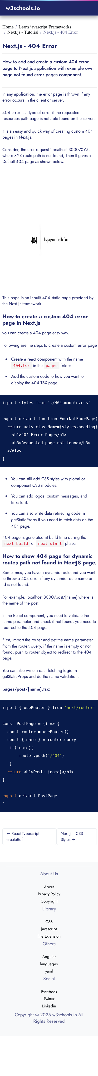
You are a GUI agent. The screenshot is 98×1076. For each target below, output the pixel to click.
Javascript (49, 929)
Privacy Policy (49, 894)
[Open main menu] (86, 8)
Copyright (49, 901)
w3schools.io (23, 8)
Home (8, 26)
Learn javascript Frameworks (45, 26)
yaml (49, 971)
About (49, 887)
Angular (49, 956)
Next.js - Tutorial (22, 32)
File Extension (49, 936)
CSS (49, 922)
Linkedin (49, 1006)
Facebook (49, 992)
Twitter (49, 999)
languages (49, 964)
